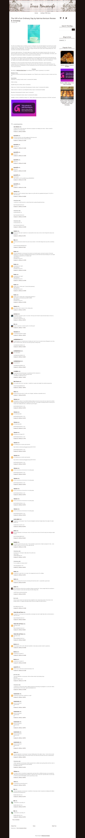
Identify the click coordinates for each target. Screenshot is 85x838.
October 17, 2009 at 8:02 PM (20, 395)
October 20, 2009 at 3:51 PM (20, 767)
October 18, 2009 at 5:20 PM (20, 474)
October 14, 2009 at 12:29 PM (20, 290)
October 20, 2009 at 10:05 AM (20, 662)
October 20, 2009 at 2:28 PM (20, 757)
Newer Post (13, 825)
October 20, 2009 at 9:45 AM (19, 619)
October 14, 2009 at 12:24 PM (20, 260)
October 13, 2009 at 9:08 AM (19, 131)
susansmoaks (16, 693)
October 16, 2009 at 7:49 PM (20, 387)
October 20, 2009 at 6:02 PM (20, 806)
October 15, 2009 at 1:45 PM (20, 335)
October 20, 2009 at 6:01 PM (20, 796)
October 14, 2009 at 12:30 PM (20, 302)
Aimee (15, 530)
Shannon (15, 306)
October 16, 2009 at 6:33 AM (19, 346)
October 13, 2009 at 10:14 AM (20, 148)
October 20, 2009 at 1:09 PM (20, 727)
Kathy (15, 752)
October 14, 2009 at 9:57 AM (19, 247)
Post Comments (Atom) (21, 828)
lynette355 (16, 135)
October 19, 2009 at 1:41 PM (20, 557)
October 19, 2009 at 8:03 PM (20, 582)
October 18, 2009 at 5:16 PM (20, 418)
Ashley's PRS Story (45, 13)
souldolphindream (17, 339)
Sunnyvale (16, 331)
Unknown (15, 191)
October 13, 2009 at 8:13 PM (20, 235)
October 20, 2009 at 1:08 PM (20, 707)
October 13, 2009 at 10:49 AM (20, 196)
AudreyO (15, 231)
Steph (15, 586)
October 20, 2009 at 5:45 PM (20, 785)
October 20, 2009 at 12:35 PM (20, 689)
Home (36, 13)
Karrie (15, 579)
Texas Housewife (42, 5)
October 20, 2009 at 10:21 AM (20, 670)
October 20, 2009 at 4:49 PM (20, 777)
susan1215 (16, 667)
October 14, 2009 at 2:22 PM (20, 309)
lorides (15, 571)
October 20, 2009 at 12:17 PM (20, 680)
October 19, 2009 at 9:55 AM (19, 538)
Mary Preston (16, 381)
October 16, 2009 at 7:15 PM (20, 377)
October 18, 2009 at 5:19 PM (20, 451)
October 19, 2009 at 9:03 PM (20, 594)
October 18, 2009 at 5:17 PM (20, 428)
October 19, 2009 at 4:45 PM (20, 567)
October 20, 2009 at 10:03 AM (20, 647)
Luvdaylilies (16, 371)
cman (15, 781)
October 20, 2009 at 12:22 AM (20, 608)
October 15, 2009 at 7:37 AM (19, 327)
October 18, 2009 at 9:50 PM (20, 526)
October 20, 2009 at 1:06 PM (20, 697)
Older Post (54, 825)
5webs (15, 251)
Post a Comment (15, 819)
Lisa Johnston (16, 126)
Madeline (15, 542)
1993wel (15, 771)
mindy (15, 391)
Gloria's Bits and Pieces (18, 612)
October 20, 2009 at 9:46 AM (19, 629)
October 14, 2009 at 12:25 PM (20, 270)
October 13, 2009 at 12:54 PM (20, 227)
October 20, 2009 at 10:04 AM (20, 655)
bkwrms (15, 644)
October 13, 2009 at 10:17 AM (20, 179)
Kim (14, 324)
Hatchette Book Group (21, 70)
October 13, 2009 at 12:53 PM (20, 206)
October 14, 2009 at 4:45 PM (20, 320)
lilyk (14, 789)
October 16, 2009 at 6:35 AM (19, 367)
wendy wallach (16, 519)
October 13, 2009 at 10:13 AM (20, 140)
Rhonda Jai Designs (46, 835)
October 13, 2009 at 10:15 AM (20, 170)
